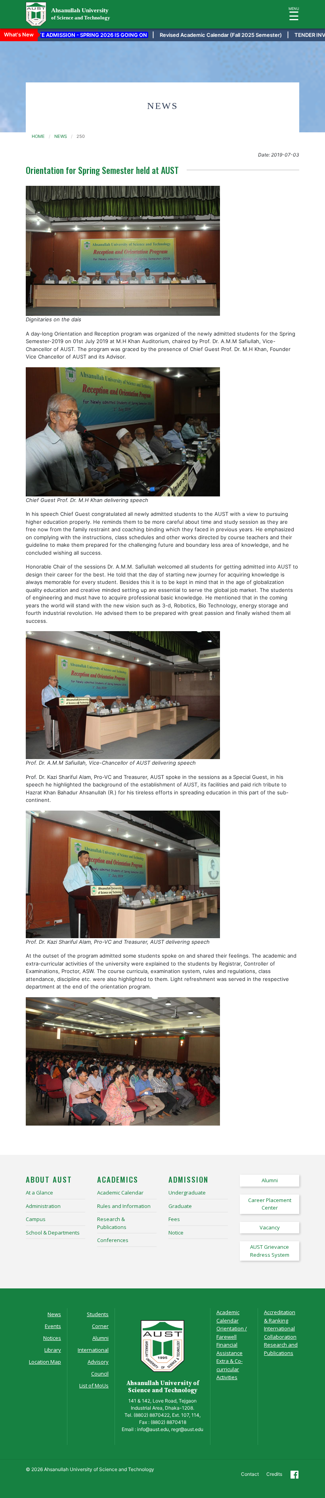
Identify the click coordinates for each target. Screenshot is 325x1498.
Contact (250, 1474)
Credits (274, 1474)
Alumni (100, 1338)
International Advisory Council (93, 1361)
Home (38, 136)
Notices (52, 1338)
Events (53, 1326)
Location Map (45, 1361)
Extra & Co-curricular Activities (229, 1369)
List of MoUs (94, 1385)
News (54, 1314)
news (60, 136)
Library (52, 1349)
